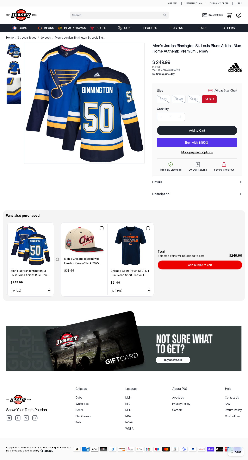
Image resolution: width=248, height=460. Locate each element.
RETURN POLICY (193, 3)
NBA (128, 416)
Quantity (163, 109)
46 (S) (164, 100)
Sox (127, 28)
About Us (178, 397)
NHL (128, 410)
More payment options (197, 152)
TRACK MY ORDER (219, 3)
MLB (128, 397)
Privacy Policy (181, 403)
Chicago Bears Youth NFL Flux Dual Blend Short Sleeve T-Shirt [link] (130, 273)
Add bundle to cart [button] (200, 265)
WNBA (129, 428)
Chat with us (232, 416)
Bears (49, 28)
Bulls (101, 28)
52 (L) (195, 100)
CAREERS (172, 3)
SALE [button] (202, 28)
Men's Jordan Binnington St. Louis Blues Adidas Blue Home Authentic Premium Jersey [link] (30, 273)
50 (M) (180, 100)
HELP (239, 3)
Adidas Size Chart (225, 90)
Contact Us (232, 397)
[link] (31, 246)
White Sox (82, 403)
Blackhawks (74, 28)
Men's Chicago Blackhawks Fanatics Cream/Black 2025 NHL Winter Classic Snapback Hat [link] (83, 261)
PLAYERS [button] (176, 28)
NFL (127, 403)
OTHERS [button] (229, 28)
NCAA (129, 422)
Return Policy (233, 410)
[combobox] (119, 15)
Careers (177, 410)
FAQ (227, 403)
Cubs (23, 28)
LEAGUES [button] (150, 28)
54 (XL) (209, 99)
